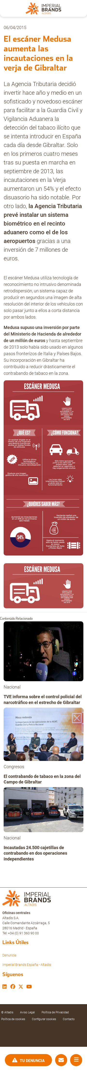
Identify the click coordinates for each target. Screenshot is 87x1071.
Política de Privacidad (55, 1012)
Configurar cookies (44, 1019)
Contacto (69, 1019)
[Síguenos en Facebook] (12, 987)
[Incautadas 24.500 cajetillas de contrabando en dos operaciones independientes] (43, 811)
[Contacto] (61, 1060)
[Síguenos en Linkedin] (4, 987)
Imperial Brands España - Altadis (26, 965)
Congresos (14, 766)
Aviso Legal (27, 1012)
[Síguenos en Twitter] (20, 987)
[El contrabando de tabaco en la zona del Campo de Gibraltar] (43, 735)
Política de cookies (13, 1019)
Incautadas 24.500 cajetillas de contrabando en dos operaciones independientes (35, 853)
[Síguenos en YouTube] (29, 987)
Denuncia (9, 955)
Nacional (12, 686)
